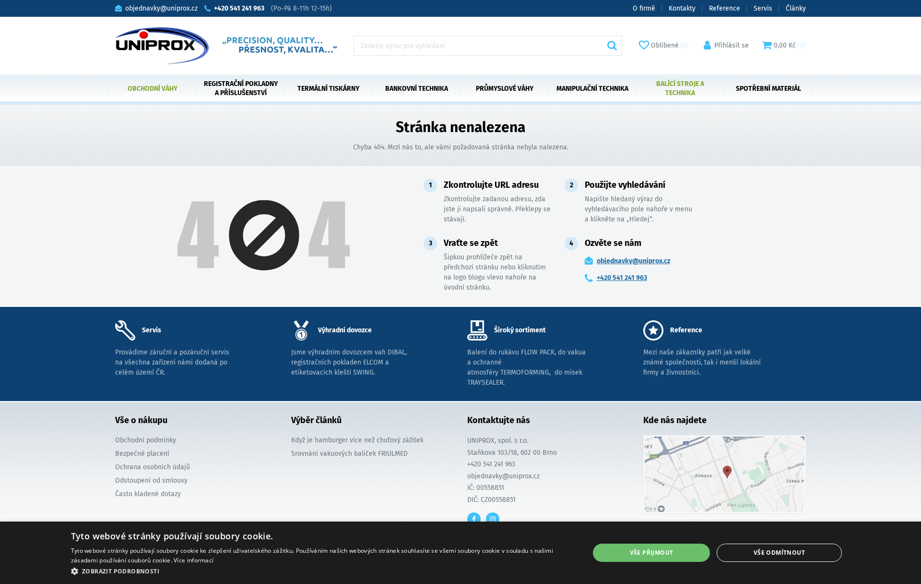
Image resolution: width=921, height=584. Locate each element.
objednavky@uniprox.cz (633, 261)
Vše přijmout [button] (651, 552)
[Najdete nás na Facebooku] (474, 519)
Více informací (193, 560)
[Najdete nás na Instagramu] (492, 519)
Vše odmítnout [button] (779, 552)
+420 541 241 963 (622, 278)
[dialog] (460, 553)
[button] (322, 571)
